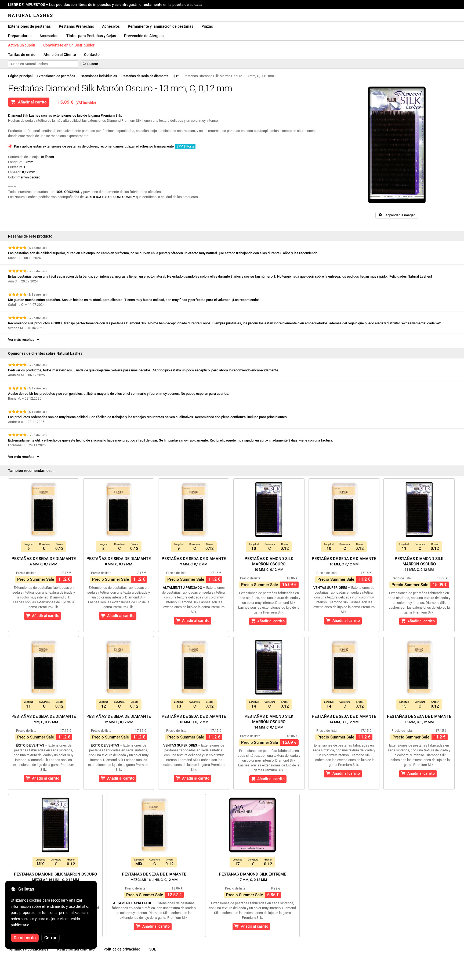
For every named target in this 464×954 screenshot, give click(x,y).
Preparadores (19, 36)
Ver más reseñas (22, 340)
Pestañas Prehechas (76, 26)
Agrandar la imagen (399, 215)
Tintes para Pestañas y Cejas (91, 36)
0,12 (176, 76)
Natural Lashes (30, 15)
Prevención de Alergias (144, 36)
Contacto (92, 54)
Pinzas (207, 26)
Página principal (20, 76)
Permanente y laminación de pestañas (160, 26)
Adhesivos (111, 26)
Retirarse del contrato (76, 949)
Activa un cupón (21, 45)
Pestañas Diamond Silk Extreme (252, 877)
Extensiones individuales (98, 76)
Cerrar (50, 937)
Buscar (92, 64)
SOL (152, 949)
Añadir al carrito (31, 102)
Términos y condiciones (28, 949)
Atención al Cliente (60, 54)
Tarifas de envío (21, 54)
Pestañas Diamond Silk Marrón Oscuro (269, 564)
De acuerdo (25, 937)
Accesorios (48, 36)
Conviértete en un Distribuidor (69, 45)
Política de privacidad (121, 949)
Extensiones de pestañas (29, 26)
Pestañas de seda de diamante (144, 76)
